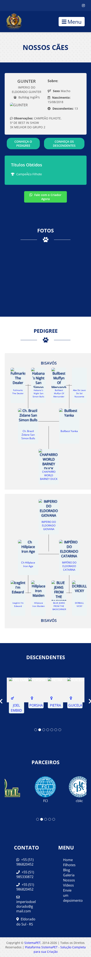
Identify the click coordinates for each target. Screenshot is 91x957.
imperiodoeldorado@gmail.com (26, 906)
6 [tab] (55, 729)
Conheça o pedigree (23, 143)
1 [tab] (35, 729)
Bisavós (49, 363)
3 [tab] (43, 729)
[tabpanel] (16, 695)
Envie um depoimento (70, 895)
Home (68, 860)
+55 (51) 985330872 (25, 874)
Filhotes (69, 865)
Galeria (68, 875)
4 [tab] (47, 729)
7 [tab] (59, 729)
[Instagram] (83, 5)
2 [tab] (39, 729)
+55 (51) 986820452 (25, 862)
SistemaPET (32, 943)
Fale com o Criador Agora (47, 197)
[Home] (11, 21)
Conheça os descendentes (64, 143)
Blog (66, 870)
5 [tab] (51, 729)
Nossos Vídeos (69, 883)
